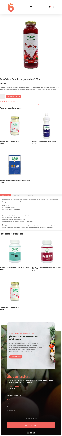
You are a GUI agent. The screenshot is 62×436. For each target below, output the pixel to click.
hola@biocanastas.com (14, 395)
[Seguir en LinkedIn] (34, 432)
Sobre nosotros (11, 404)
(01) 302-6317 (11, 389)
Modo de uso (16, 195)
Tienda (9, 402)
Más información (16, 356)
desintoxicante (33, 104)
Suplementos (19, 104)
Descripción (5, 195)
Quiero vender (11, 406)
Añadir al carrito (14, 96)
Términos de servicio (31, 418)
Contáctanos (11, 410)
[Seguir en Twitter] (31, 432)
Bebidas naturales (10, 104)
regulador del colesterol (43, 104)
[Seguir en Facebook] (28, 432)
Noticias (9, 408)
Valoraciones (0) (29, 195)
